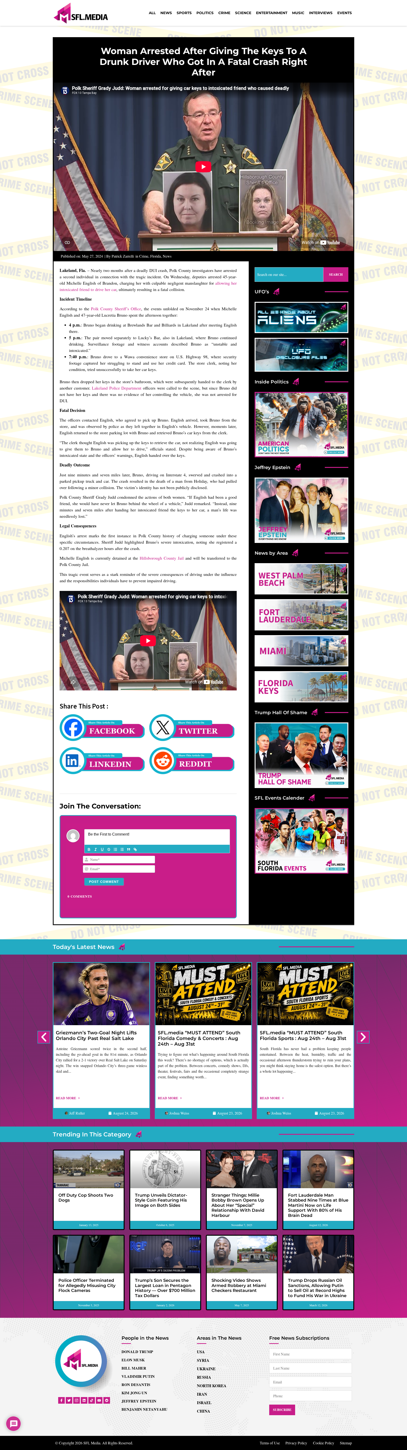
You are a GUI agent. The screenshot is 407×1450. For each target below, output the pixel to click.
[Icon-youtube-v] (99, 1400)
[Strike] (109, 849)
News (166, 13)
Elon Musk (133, 1359)
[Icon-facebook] (61, 1400)
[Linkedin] (84, 1400)
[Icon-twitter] (69, 1400)
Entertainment (271, 13)
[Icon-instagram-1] (76, 1400)
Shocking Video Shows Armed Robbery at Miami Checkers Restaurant (239, 1285)
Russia (204, 1377)
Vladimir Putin (138, 1376)
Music (298, 13)
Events (344, 13)
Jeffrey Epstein (139, 1401)
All (152, 13)
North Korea (211, 1386)
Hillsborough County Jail (162, 558)
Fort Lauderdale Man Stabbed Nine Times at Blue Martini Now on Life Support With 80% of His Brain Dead (318, 1205)
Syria (203, 1360)
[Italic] (95, 849)
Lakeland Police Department (116, 388)
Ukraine (206, 1369)
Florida (155, 256)
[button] (43, 1037)
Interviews (321, 13)
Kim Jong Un (134, 1392)
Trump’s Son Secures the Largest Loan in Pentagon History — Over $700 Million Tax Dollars (165, 1288)
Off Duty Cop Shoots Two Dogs (85, 1198)
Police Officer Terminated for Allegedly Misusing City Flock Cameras (86, 1285)
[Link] (135, 849)
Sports (184, 13)
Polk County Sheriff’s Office (116, 308)
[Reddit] (106, 1400)
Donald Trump (137, 1351)
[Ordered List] (115, 849)
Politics (205, 13)
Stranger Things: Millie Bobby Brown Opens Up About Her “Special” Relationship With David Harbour (238, 1205)
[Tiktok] (91, 1400)
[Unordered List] (122, 849)
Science (243, 13)
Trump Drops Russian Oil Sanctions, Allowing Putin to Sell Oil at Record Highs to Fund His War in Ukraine (317, 1288)
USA (201, 1352)
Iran (202, 1394)
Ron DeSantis (136, 1384)
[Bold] (89, 849)
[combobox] (289, 274)
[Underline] (102, 849)
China (203, 1411)
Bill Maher (134, 1368)
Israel (204, 1403)
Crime (224, 13)
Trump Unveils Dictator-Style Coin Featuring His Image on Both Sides (161, 1200)
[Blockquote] (128, 849)
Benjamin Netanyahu (144, 1409)
